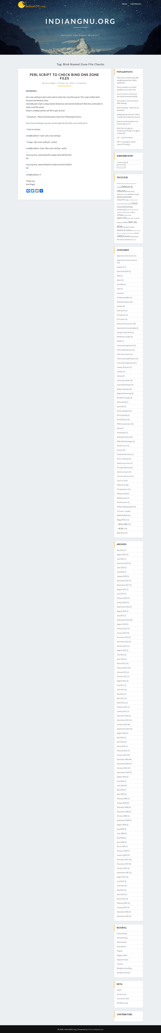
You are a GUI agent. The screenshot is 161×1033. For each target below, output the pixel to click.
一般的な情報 (122, 524)
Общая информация (125, 507)
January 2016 (122, 602)
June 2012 (120, 659)
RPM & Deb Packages (124, 441)
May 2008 (120, 838)
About (124, 4)
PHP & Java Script (123, 424)
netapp (120, 215)
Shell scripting (122, 459)
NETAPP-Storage (123, 398)
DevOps (120, 306)
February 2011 (122, 707)
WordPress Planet (123, 973)
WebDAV (127, 240)
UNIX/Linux (123, 236)
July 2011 (120, 685)
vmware (121, 240)
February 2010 (122, 750)
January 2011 (122, 711)
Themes (120, 964)
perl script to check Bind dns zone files (64, 76)
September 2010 (123, 729)
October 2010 (122, 724)
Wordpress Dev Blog (124, 968)
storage (124, 233)
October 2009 (122, 768)
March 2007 (121, 899)
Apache (118, 183)
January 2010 (122, 755)
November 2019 (123, 563)
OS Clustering (122, 415)
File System (121, 315)
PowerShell (121, 433)
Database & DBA (123, 297)
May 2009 (120, 790)
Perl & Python (122, 419)
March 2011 (121, 703)
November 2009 (123, 763)
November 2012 (123, 642)
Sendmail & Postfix (124, 454)
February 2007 (122, 903)
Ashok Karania (122, 938)
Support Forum (122, 960)
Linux (134, 203)
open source (131, 218)
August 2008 (121, 825)
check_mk (123, 183)
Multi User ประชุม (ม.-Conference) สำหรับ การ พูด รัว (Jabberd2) (128, 130)
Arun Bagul (50, 83)
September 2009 (123, 772)
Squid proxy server (123, 463)
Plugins (120, 951)
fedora (129, 191)
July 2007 (120, 881)
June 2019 (120, 567)
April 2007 (120, 894)
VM (118, 240)
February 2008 (122, 851)
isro (129, 200)
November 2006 (123, 916)
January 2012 (122, 672)
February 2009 (122, 798)
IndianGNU (127, 197)
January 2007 (122, 907)
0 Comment (81, 83)
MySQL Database (126, 212)
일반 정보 (120, 533)
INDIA (119, 197)
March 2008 (121, 846)
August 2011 (121, 681)
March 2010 (121, 746)
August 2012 (121, 650)
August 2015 (121, 611)
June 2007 (120, 886)
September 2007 (123, 872)
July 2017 (120, 594)
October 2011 (122, 676)
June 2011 (120, 689)
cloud (119, 187)
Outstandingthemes (95, 1029)
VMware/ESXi (121, 494)
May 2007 (120, 890)
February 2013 (122, 628)
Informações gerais (124, 350)
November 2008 (123, 812)
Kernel (132, 200)
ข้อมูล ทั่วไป (121, 520)
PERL (125, 222)
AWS (118, 276)
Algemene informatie (125, 256)
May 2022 (120, 550)
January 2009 (122, 803)
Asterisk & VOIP (122, 271)
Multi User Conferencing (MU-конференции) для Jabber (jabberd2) (128, 80)
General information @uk (126, 328)
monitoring (121, 209)
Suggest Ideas (122, 955)
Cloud (119, 293)
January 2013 (122, 633)
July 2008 (120, 829)
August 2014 (121, 624)
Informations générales (126, 358)
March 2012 (121, 663)
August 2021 (121, 554)
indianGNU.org (122, 200)
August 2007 (121, 877)
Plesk (119, 428)
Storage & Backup (123, 467)
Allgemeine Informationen (127, 260)
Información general (124, 345)
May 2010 (120, 737)
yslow (134, 239)
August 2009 (121, 777)
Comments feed (123, 998)
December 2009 (122, 759)
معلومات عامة (125, 511)
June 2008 (120, 833)
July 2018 (120, 572)
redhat (132, 227)
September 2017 (123, 585)
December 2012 (122, 637)
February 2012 (122, 668)
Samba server (122, 446)
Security (120, 450)
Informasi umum (123, 354)
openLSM (121, 217)
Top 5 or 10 (121, 480)
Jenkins (120, 371)
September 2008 (123, 820)
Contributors (135, 4)
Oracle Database (123, 411)
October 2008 (122, 816)
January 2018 (122, 576)
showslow (134, 230)
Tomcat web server (124, 476)
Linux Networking (125, 206)
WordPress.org (122, 1003)
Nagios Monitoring (124, 393)
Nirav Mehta (121, 946)
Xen (131, 240)
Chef (118, 289)
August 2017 (121, 589)
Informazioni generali (125, 363)
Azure (119, 280)
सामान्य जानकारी (122, 515)
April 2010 (120, 742)
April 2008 (120, 842)
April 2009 (120, 794)
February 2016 (122, 598)
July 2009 (120, 781)
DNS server (121, 310)
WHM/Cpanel (122, 498)
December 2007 (122, 859)
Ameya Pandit (122, 933)
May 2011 (120, 694)
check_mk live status (131, 183)
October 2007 (122, 868)
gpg (126, 194)
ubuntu (137, 233)
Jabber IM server (123, 367)
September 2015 (123, 607)
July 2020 (120, 559)
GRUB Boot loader (133, 194)
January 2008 (122, 855)
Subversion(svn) (130, 233)
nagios (133, 212)
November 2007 (123, 864)
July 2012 (120, 655)
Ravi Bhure (126, 227)
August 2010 (121, 733)
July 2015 (120, 615)
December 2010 (122, 716)
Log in (119, 990)
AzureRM (120, 284)
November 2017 (123, 581)
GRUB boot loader (123, 337)
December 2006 (122, 912)
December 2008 (122, 807)
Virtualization (134, 237)
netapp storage (127, 215)
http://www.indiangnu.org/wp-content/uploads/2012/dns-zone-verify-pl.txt (56, 123)
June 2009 (120, 785)
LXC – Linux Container (125, 137)
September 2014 (123, 620)
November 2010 (123, 720)
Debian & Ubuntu (123, 302)
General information (124, 324)
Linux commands (123, 380)
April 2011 (120, 698)
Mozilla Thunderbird (131, 209)
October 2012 (122, 646)
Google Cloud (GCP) (124, 332)
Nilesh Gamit (122, 942)
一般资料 (120, 528)
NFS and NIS (121, 402)
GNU (124, 194)
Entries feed (121, 994)
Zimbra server (122, 502)
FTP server (121, 319)
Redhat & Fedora (124, 230)
